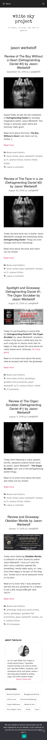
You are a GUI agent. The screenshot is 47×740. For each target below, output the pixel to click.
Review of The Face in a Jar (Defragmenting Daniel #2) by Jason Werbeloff (23, 182)
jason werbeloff (26, 156)
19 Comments (13, 624)
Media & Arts (29, 704)
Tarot (37, 709)
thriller (7, 163)
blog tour (21, 609)
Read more (9, 145)
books (21, 378)
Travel (28, 709)
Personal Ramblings (28, 699)
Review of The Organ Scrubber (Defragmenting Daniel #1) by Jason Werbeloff (23, 406)
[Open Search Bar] (43, 4)
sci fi (6, 159)
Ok (24, 736)
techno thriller (30, 159)
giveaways (30, 378)
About (18, 679)
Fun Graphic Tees (14, 709)
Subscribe (27, 679)
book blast (12, 378)
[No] (43, 731)
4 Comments (13, 389)
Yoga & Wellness (13, 704)
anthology (11, 609)
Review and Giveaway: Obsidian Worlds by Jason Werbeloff (23, 520)
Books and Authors (16, 152)
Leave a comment (15, 167)
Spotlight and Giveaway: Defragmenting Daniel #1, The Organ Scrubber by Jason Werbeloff (23, 293)
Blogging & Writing (31, 694)
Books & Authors (13, 694)
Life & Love (11, 699)
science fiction (16, 159)
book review (12, 156)
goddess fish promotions (15, 382)
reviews (38, 156)
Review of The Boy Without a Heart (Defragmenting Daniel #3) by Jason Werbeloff (23, 62)
